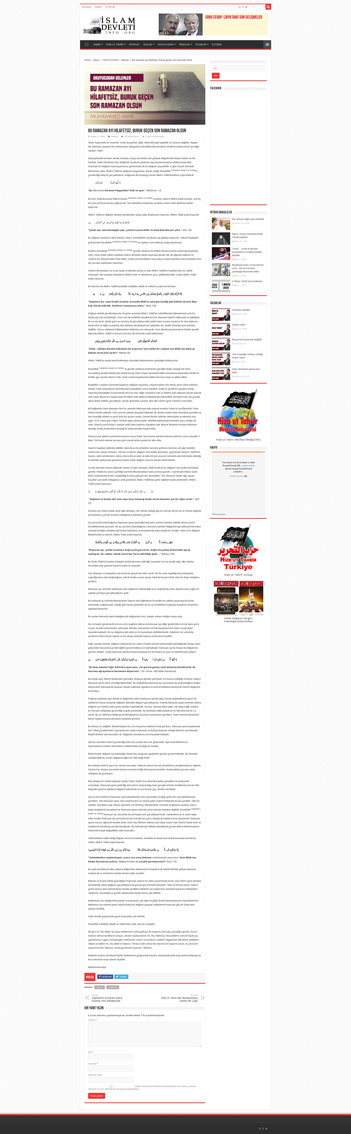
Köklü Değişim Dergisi (238, 618)
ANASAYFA (86, 44)
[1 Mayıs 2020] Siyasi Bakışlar (247, 281)
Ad (90, 1052)
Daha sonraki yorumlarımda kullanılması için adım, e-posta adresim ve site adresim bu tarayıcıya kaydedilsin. (142, 1087)
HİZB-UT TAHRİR (114, 44)
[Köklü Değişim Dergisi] (238, 598)
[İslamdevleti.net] (109, 24)
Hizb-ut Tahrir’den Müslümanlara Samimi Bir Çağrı (179, 998)
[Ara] (268, 7)
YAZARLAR (200, 44)
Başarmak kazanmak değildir (247, 339)
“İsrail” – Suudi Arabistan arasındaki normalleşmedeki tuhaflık (247, 252)
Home (87, 60)
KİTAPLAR (110, 7)
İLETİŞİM (216, 44)
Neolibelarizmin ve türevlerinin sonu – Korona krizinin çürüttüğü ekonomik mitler (248, 268)
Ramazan (113, 987)
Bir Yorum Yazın (132, 136)
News (97, 60)
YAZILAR (147, 44)
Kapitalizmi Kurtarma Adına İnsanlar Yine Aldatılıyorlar (107, 998)
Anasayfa (86, 7)
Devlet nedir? (239, 324)
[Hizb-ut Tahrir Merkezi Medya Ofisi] (238, 413)
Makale (125, 60)
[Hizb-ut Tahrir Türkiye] (238, 548)
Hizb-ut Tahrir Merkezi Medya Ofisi (238, 439)
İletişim (98, 7)
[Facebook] (243, 7)
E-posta (93, 1063)
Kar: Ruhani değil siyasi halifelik (248, 219)
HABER (97, 44)
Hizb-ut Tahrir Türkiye (238, 574)
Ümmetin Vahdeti (241, 310)
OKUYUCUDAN (165, 44)
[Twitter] (246, 7)
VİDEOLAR (184, 44)
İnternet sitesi (95, 1075)
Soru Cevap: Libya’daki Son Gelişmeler (233, 17)
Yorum (92, 1020)
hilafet (99, 987)
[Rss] (239, 7)
